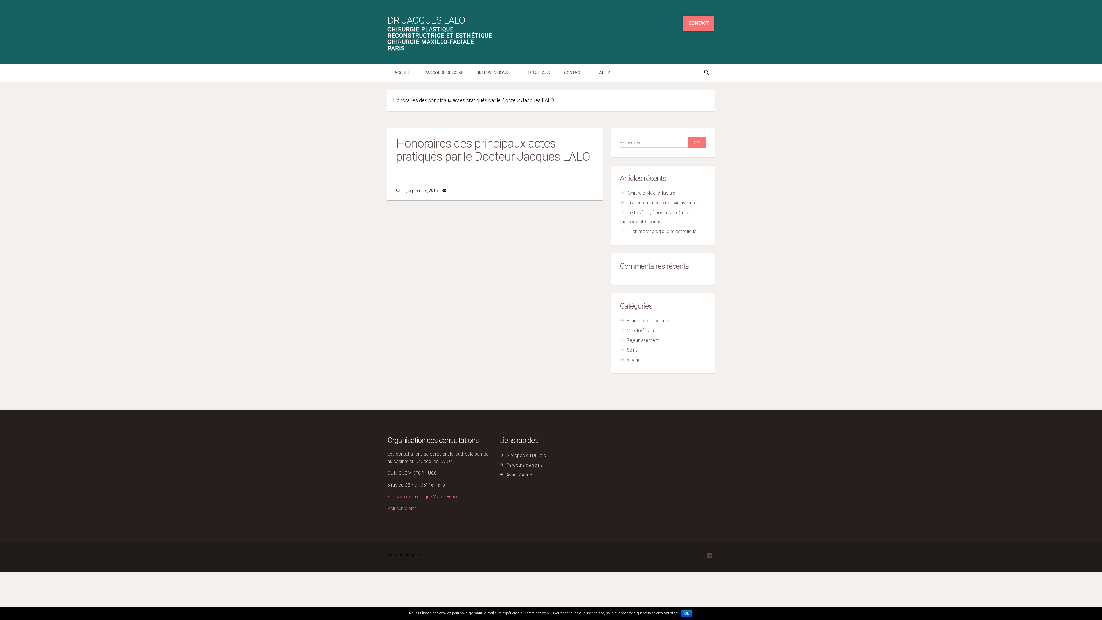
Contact (699, 23)
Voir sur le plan (402, 508)
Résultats (539, 73)
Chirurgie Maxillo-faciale (651, 193)
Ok (686, 613)
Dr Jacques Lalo (426, 20)
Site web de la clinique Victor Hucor (422, 496)
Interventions (493, 73)
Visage (634, 360)
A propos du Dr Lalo (526, 455)
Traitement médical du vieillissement (664, 203)
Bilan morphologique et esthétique (662, 231)
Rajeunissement (643, 340)
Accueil (402, 73)
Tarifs (603, 73)
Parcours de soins (444, 73)
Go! (697, 142)
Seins (632, 350)
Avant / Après (519, 475)
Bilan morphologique (647, 320)
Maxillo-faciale (641, 330)
